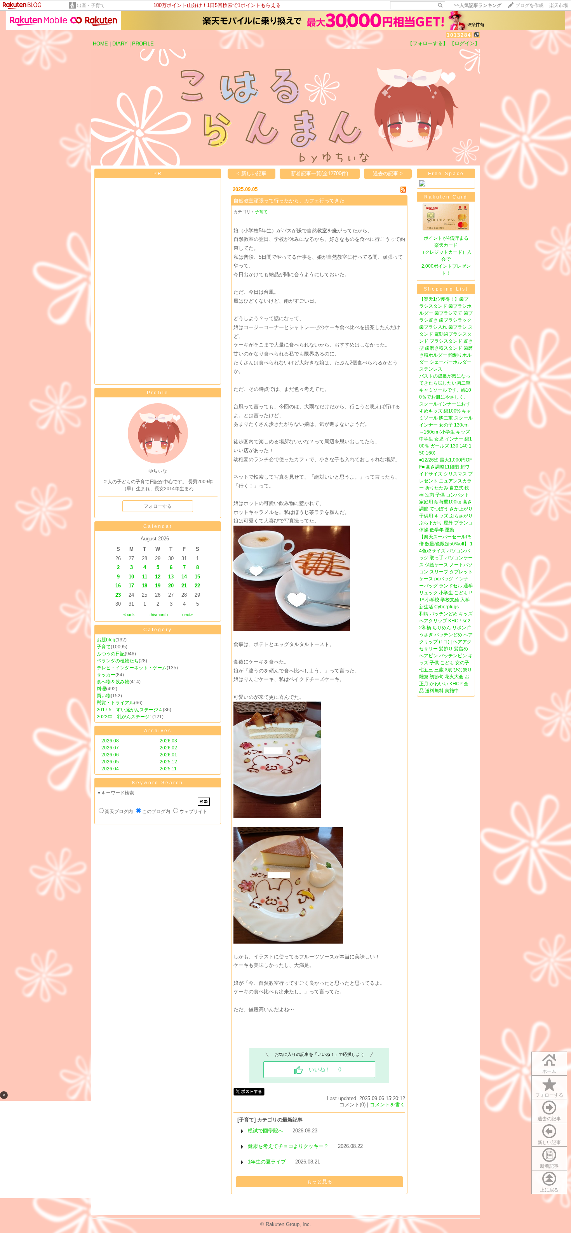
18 (144, 586)
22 (197, 586)
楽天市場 (558, 5)
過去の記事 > (388, 173)
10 (131, 577)
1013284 (459, 35)
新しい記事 (549, 1142)
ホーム (549, 1071)
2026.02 (168, 748)
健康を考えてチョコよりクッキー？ (288, 1146)
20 (171, 586)
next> (187, 614)
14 (184, 577)
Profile (158, 392)
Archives (158, 730)
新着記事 (549, 1166)
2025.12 (168, 762)
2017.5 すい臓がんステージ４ (130, 709)
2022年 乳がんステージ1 (124, 716)
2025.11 (168, 768)
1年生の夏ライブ (267, 1162)
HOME (100, 44)
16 (118, 586)
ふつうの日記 (111, 654)
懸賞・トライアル (115, 702)
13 (171, 577)
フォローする (549, 1095)
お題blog (106, 640)
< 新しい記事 (251, 173)
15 (197, 577)
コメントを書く (387, 1105)
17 (131, 586)
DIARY (120, 44)
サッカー (106, 674)
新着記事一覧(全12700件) (319, 173)
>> (477, 5)
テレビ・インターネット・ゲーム (132, 667)
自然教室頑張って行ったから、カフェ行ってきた (289, 201)
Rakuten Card (446, 197)
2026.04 (110, 768)
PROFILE (143, 44)
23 (118, 595)
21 (184, 586)
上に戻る (549, 1190)
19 (157, 586)
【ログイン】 (464, 43)
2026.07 (110, 748)
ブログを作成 (529, 5)
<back (129, 614)
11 (144, 577)
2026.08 (110, 741)
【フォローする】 (427, 43)
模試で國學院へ (265, 1131)
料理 (101, 688)
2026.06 (110, 755)
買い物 (104, 695)
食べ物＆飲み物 (113, 681)
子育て (104, 647)
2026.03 (168, 741)
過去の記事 (549, 1119)
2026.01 (168, 755)
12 (157, 577)
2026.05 (110, 762)
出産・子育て (91, 5)
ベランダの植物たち (118, 661)
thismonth (159, 614)
